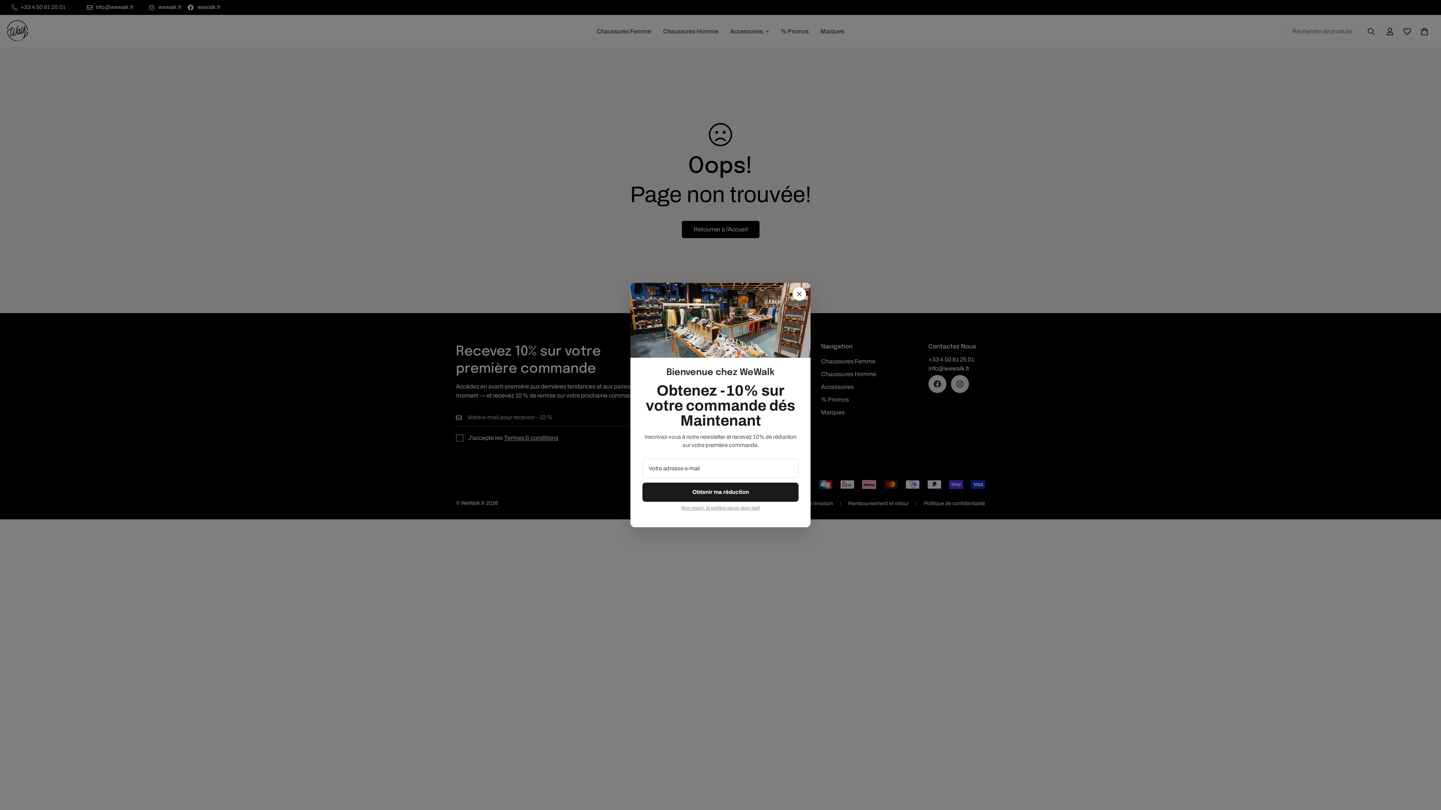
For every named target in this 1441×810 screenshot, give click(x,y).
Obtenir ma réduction (720, 492)
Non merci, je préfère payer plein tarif (720, 508)
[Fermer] (799, 294)
